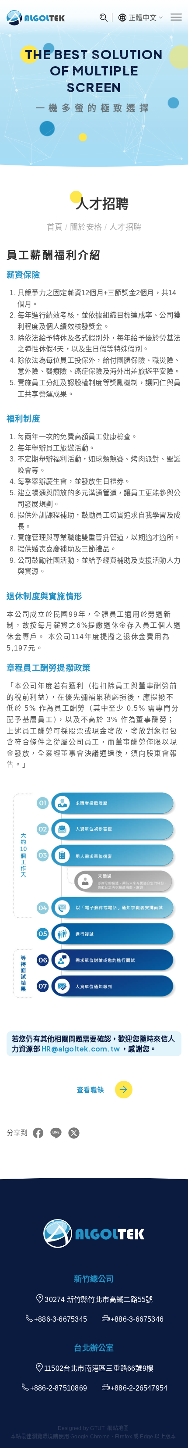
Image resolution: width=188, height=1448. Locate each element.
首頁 (56, 227)
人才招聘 (124, 227)
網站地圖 (118, 1428)
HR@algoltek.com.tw (81, 1048)
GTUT (97, 1428)
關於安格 (85, 227)
